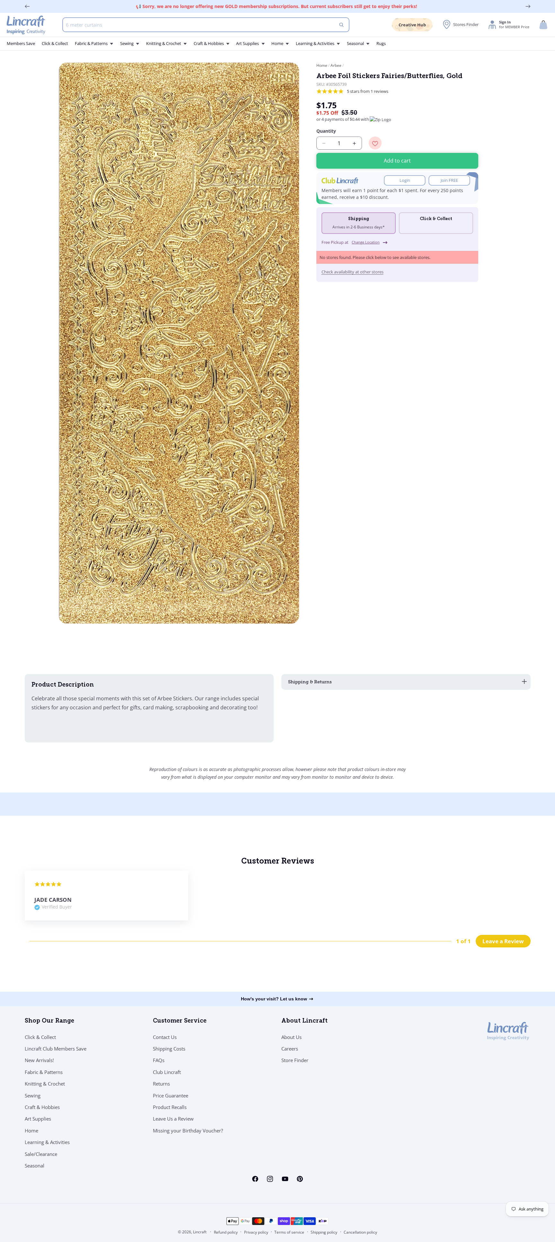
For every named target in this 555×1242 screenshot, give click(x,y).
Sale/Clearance (41, 1153)
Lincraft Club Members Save (55, 1048)
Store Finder (294, 1060)
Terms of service (289, 1232)
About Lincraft (304, 1021)
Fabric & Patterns (44, 1072)
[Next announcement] (528, 6)
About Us (291, 1037)
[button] (543, 24)
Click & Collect (40, 1037)
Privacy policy (256, 1232)
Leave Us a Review (173, 1118)
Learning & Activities (47, 1142)
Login (405, 180)
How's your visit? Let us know (274, 998)
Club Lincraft (167, 1072)
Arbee (335, 65)
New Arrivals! (39, 1060)
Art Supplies (38, 1118)
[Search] (341, 24)
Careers (289, 1048)
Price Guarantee (170, 1095)
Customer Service (180, 1021)
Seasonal (34, 1165)
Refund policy (226, 1232)
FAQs (158, 1060)
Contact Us (165, 1037)
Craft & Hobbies (42, 1107)
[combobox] (206, 24)
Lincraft (200, 1231)
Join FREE (449, 180)
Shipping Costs (169, 1048)
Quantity (326, 131)
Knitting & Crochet (45, 1083)
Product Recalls (170, 1107)
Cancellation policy (360, 1232)
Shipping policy (324, 1232)
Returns (161, 1083)
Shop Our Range (49, 1021)
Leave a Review (503, 941)
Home (322, 65)
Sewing (32, 1095)
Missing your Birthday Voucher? (188, 1130)
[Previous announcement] (27, 6)
